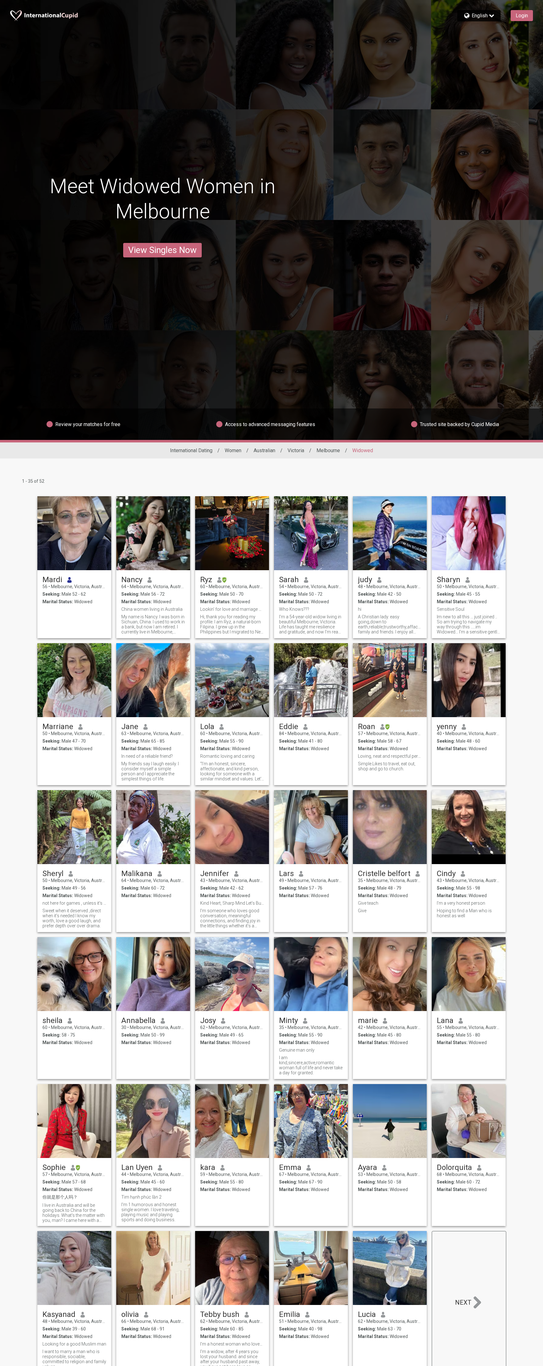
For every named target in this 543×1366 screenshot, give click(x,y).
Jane (129, 726)
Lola (207, 726)
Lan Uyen (137, 1167)
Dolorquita (454, 1167)
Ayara (367, 1167)
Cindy (446, 873)
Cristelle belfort (384, 873)
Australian (264, 450)
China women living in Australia (152, 609)
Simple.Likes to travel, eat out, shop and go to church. (386, 766)
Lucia (367, 1314)
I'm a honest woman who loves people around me (232, 1343)
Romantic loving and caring (227, 756)
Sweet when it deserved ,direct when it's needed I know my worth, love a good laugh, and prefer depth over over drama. (71, 918)
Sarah (289, 579)
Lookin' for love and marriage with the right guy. (232, 609)
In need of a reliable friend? (147, 756)
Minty (288, 1020)
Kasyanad (58, 1314)
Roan (366, 726)
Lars (286, 873)
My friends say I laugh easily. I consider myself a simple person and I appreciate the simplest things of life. (150, 771)
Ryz (206, 579)
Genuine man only (297, 1050)
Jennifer (214, 873)
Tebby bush (219, 1314)
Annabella (138, 1020)
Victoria (296, 450)
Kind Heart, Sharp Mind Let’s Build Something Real (232, 903)
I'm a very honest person (461, 903)
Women (233, 450)
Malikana (136, 873)
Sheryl (52, 873)
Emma (290, 1167)
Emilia (289, 1314)
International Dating (191, 450)
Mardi (52, 579)
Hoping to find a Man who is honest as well (464, 913)
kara (207, 1167)
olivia (130, 1314)
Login (522, 16)
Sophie (54, 1167)
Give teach (368, 903)
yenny (447, 726)
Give (362, 910)
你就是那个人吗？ (60, 1197)
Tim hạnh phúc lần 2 (141, 1197)
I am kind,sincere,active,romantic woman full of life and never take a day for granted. (311, 1065)
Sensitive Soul (450, 609)
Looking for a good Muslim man (74, 1343)
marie (368, 1020)
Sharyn (448, 579)
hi (359, 609)
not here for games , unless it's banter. (74, 903)
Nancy (131, 579)
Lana (445, 1020)
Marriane (57, 726)
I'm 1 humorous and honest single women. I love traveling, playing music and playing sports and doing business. (150, 1212)
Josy (208, 1020)
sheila (52, 1020)
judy (365, 579)
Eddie (288, 726)
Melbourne (328, 450)
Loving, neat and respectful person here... (390, 756)
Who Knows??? (294, 609)
